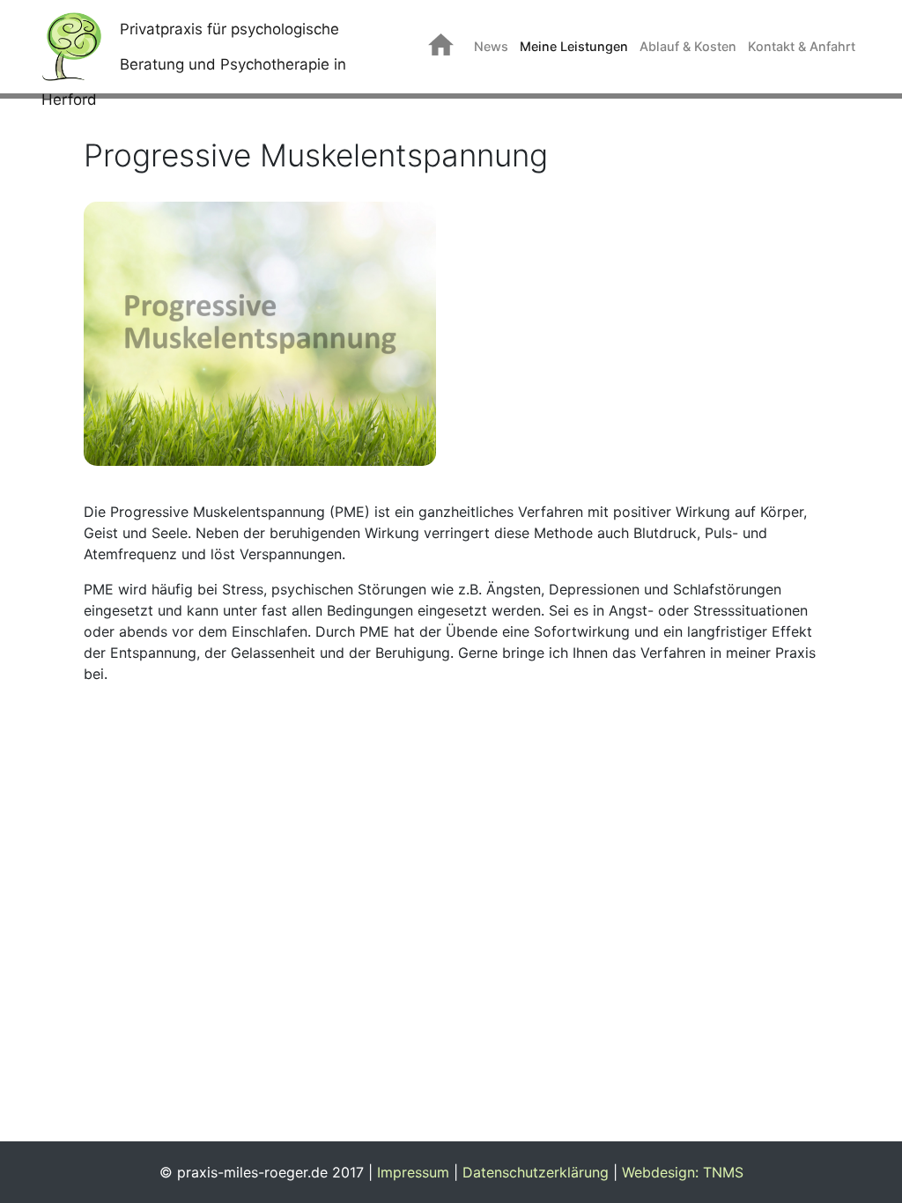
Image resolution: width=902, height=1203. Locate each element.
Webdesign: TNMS (682, 1172)
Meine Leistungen (574, 46)
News (491, 46)
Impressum (413, 1172)
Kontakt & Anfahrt (801, 46)
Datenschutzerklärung (535, 1172)
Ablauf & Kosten (688, 46)
